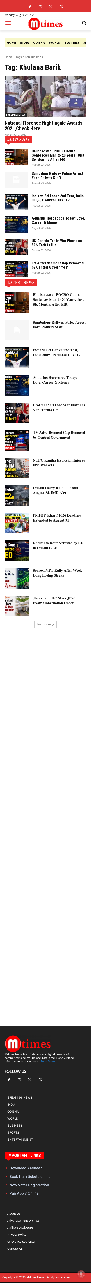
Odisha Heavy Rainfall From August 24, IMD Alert (55, 490)
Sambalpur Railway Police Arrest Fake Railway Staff (57, 175)
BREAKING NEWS (15, 115)
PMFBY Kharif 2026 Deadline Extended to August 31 (57, 517)
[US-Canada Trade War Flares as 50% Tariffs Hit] (16, 247)
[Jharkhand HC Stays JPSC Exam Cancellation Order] (17, 606)
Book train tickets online (30, 1176)
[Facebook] (30, 7)
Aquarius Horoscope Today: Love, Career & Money (58, 220)
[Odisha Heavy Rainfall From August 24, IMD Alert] (17, 495)
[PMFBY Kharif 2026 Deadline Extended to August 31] (17, 523)
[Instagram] (40, 7)
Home (9, 57)
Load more (44, 624)
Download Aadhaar (26, 1168)
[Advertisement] (45, 819)
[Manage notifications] (81, 1274)
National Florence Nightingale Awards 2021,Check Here (44, 125)
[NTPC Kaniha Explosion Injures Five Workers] (17, 468)
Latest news (21, 282)
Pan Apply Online (24, 1193)
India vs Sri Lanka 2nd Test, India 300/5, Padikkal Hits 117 (58, 198)
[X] (51, 7)
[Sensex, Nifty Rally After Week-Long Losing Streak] (17, 578)
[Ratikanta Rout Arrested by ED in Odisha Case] (17, 550)
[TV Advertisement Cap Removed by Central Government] (16, 269)
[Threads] (61, 7)
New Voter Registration (29, 1185)
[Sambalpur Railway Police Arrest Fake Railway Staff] (16, 180)
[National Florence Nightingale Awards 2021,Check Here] (45, 96)
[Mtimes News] (45, 23)
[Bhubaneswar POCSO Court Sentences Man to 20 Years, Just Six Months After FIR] (16, 157)
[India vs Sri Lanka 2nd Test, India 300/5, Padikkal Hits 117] (16, 202)
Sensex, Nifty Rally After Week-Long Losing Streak (58, 573)
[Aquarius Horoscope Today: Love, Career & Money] (16, 224)
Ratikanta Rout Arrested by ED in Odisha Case (58, 545)
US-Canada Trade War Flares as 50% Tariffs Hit (57, 242)
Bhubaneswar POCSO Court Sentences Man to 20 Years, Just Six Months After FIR (58, 155)
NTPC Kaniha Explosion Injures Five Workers (59, 462)
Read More (48, 1061)
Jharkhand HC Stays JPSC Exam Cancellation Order (54, 600)
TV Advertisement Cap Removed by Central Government (58, 265)
